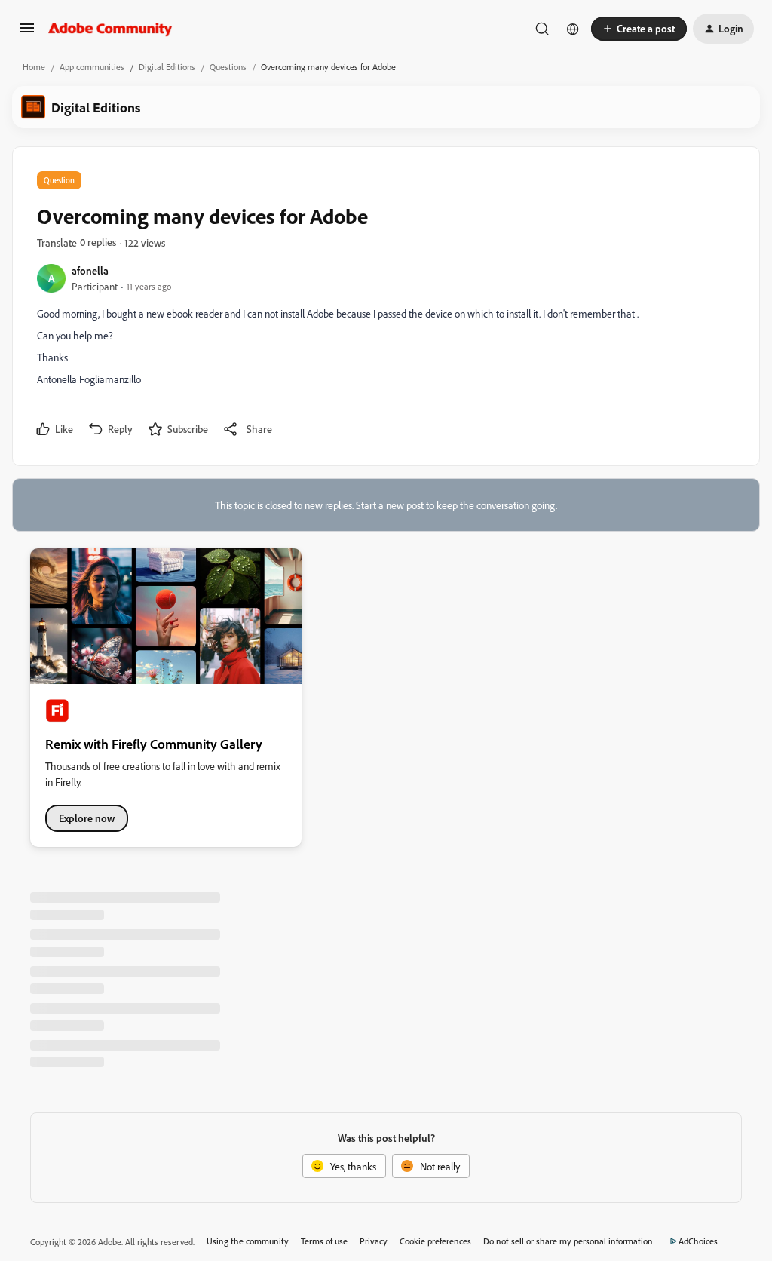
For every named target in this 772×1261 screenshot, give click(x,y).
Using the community (248, 1241)
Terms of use (324, 1241)
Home (34, 66)
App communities (92, 66)
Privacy (374, 1241)
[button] (27, 32)
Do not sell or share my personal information (568, 1241)
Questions (228, 66)
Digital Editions (167, 66)
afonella (90, 270)
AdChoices (698, 1241)
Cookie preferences (435, 1241)
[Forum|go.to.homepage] (110, 29)
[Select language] (573, 29)
